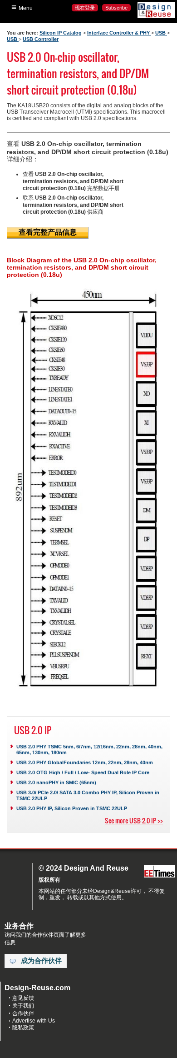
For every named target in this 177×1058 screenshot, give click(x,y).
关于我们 (23, 1006)
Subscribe (116, 7)
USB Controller (41, 39)
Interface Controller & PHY (119, 32)
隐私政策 (23, 1027)
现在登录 (85, 7)
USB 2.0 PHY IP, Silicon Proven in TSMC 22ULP (71, 808)
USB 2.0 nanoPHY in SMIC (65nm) (56, 782)
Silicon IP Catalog (60, 32)
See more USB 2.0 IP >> (134, 820)
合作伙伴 (23, 1013)
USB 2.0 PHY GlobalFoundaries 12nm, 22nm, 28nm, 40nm (84, 762)
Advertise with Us (33, 1021)
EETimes (159, 871)
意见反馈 (23, 998)
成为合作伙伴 (41, 960)
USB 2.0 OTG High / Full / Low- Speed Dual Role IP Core (82, 772)
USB (161, 32)
